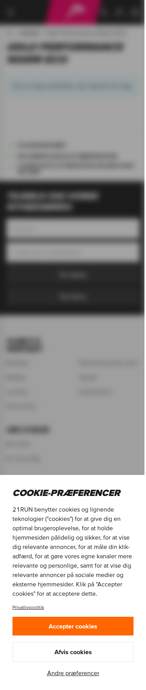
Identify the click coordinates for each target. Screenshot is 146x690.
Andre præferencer (73, 672)
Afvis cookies (73, 651)
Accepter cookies (73, 626)
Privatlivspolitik (28, 607)
